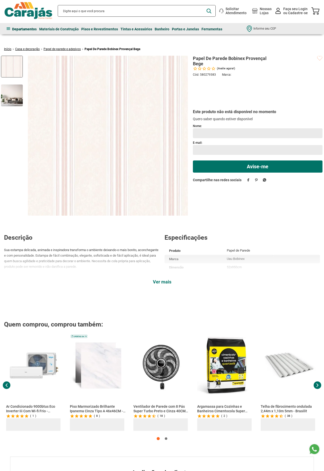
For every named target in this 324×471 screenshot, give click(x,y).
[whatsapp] (264, 154)
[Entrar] (292, 11)
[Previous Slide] (6, 385)
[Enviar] (257, 141)
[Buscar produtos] (208, 11)
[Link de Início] (7, 49)
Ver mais (162, 281)
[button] (158, 438)
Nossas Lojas (266, 11)
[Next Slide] (317, 385)
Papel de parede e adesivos (62, 49)
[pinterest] (256, 154)
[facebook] (248, 154)
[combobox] (137, 11)
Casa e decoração (27, 49)
